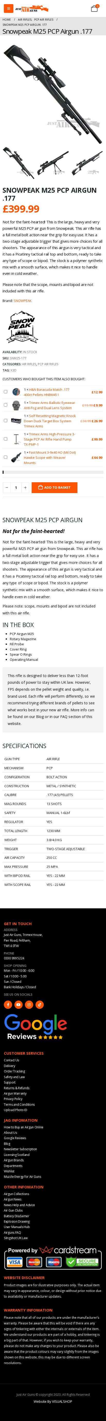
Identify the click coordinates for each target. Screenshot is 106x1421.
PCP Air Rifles (48, 364)
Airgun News (12, 1199)
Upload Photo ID (15, 1110)
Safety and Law (14, 1077)
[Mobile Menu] (8, 8)
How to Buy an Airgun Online (23, 1127)
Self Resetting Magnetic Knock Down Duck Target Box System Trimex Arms (50, 420)
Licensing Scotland (17, 1155)
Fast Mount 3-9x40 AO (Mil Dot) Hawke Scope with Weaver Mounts (50, 457)
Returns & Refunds (16, 1088)
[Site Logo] (32, 8)
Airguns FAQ (12, 1232)
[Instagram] (29, 1005)
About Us (10, 1132)
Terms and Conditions (19, 1104)
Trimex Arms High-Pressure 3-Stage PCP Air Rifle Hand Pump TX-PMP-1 (49, 439)
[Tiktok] (40, 1005)
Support (9, 1082)
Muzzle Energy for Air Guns (22, 1176)
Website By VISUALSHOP (53, 1401)
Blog (7, 1143)
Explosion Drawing (17, 1221)
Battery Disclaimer (16, 1216)
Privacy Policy (13, 1099)
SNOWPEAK (23, 300)
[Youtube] (18, 1005)
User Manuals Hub (17, 1227)
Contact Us (11, 1060)
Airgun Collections (16, 1194)
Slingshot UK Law (15, 1238)
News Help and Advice (19, 1205)
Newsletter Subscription (20, 1149)
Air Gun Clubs (13, 1210)
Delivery (9, 1066)
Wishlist (9, 1171)
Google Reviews (15, 1138)
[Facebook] (8, 1005)
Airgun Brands (14, 1160)
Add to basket (57, 487)
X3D (13, 370)
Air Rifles (29, 364)
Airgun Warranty (15, 1093)
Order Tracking (14, 1071)
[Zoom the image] (36, 1015)
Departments (13, 1166)
